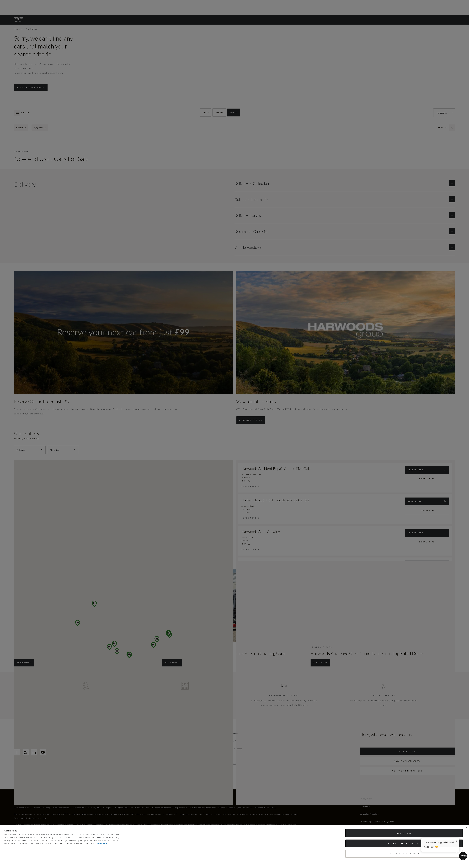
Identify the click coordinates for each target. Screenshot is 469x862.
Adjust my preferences (404, 854)
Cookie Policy (101, 843)
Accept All (404, 833)
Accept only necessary (404, 843)
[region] (234, 843)
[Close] (466, 827)
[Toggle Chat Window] (463, 856)
